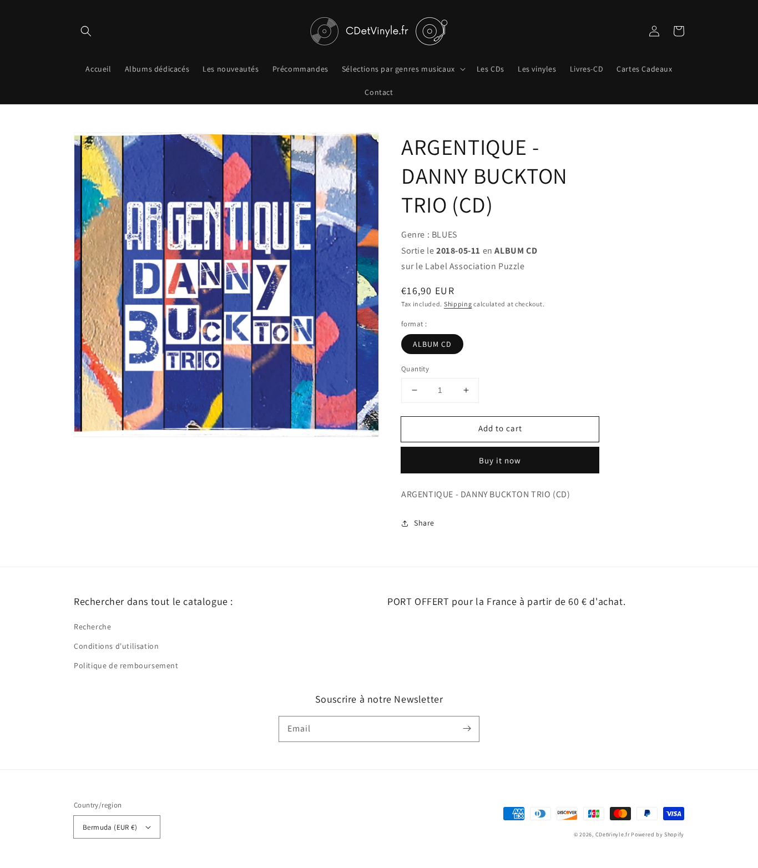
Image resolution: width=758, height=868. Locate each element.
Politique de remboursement (126, 665)
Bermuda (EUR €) (110, 827)
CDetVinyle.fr (612, 834)
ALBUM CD (432, 344)
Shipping (458, 304)
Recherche (92, 627)
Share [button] (424, 523)
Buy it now (500, 460)
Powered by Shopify (657, 834)
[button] (86, 31)
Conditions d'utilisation (116, 646)
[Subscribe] (466, 728)
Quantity (415, 369)
